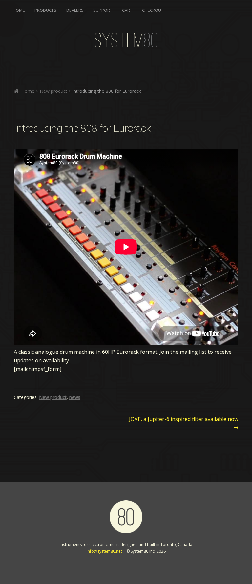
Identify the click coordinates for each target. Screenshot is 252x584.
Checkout (152, 10)
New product (53, 91)
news (74, 397)
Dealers (75, 10)
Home (19, 10)
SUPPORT (102, 10)
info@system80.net (105, 551)
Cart (127, 10)
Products (45, 10)
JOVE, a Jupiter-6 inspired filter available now (183, 423)
